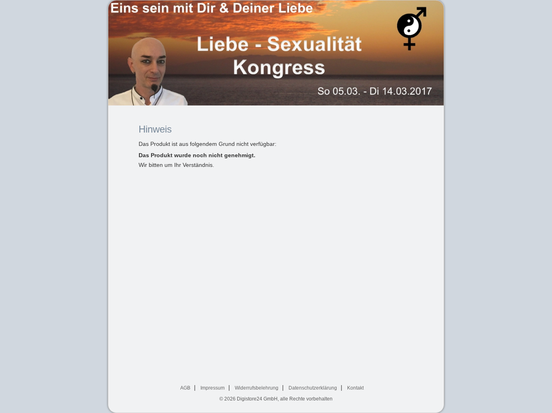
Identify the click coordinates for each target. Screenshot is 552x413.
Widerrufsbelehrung (256, 388)
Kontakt (355, 388)
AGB (185, 388)
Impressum (212, 388)
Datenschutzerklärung (313, 388)
